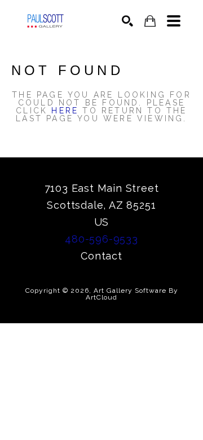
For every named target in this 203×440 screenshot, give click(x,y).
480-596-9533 (101, 239)
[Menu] (173, 21)
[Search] (127, 21)
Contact (101, 256)
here (64, 110)
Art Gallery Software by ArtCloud (132, 294)
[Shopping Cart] (150, 21)
